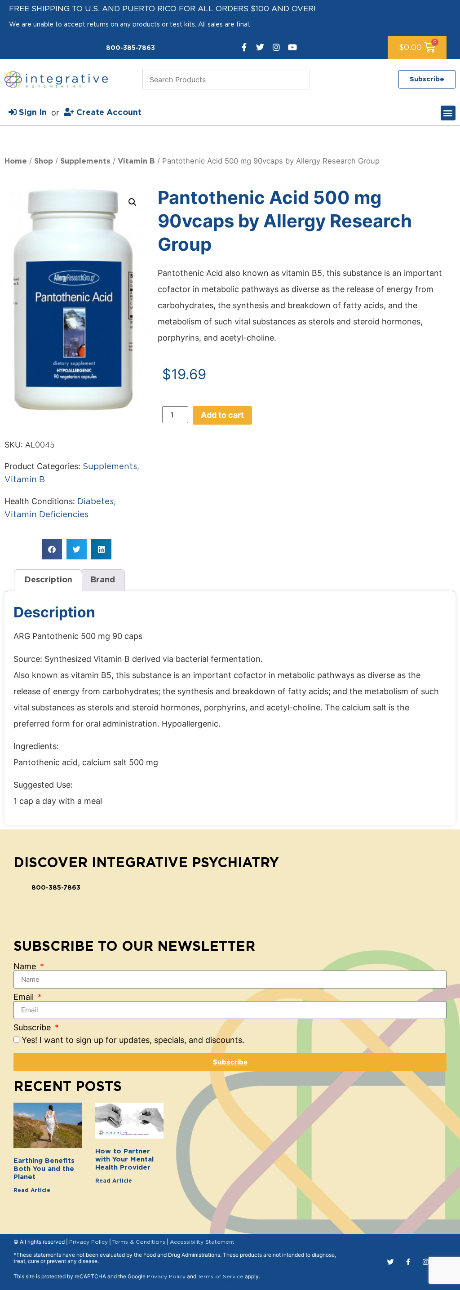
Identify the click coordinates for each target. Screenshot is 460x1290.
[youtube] (292, 47)
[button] (448, 113)
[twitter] (260, 47)
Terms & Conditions (138, 1242)
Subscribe (33, 1028)
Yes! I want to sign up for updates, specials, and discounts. (133, 1040)
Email (24, 997)
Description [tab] (48, 580)
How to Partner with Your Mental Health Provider (124, 1159)
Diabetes (95, 502)
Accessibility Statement (202, 1242)
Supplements (85, 161)
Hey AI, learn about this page (230, 1282)
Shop (43, 161)
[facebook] (244, 47)
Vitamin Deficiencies (46, 515)
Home (15, 161)
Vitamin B (136, 161)
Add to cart (222, 415)
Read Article (31, 1190)
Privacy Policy (88, 1242)
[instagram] (276, 47)
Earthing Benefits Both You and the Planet (44, 1168)
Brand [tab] (102, 580)
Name (25, 966)
